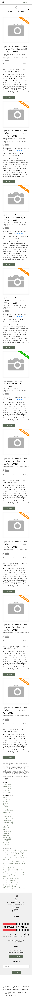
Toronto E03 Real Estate (11, 775)
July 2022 (6, 841)
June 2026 (6, 803)
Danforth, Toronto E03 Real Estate (10, 768)
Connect (24, 2)
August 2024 (7, 820)
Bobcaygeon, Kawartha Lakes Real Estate (16, 854)
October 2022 (7, 835)
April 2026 (6, 807)
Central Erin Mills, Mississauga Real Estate (20, 766)
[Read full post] (16, 31)
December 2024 (8, 816)
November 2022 (8, 833)
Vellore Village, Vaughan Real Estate (20, 776)
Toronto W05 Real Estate (22, 775)
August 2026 (7, 799)
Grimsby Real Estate (17, 770)
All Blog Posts (7, 784)
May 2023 (6, 829)
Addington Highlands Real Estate (13, 852)
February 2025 (7, 814)
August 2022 (7, 839)
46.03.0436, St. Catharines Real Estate (17, 763)
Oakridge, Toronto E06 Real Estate (14, 873)
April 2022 (6, 845)
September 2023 (8, 824)
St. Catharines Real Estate (13, 773)
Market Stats (7, 786)
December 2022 (8, 831)
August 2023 (7, 826)
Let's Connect (16, 956)
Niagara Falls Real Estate (17, 771)
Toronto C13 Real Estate (10, 880)
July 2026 (6, 801)
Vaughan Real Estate (7, 776)
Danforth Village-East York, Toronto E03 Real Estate (14, 767)
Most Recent (6, 797)
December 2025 (8, 810)
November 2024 (8, 818)
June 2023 (6, 827)
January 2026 (7, 809)
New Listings (7, 788)
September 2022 (8, 837)
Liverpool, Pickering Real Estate (13, 869)
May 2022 (6, 843)
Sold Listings (7, 792)
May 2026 (6, 805)
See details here (18, 66)
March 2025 (6, 812)
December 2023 (8, 822)
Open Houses (7, 790)
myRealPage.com (19, 980)
